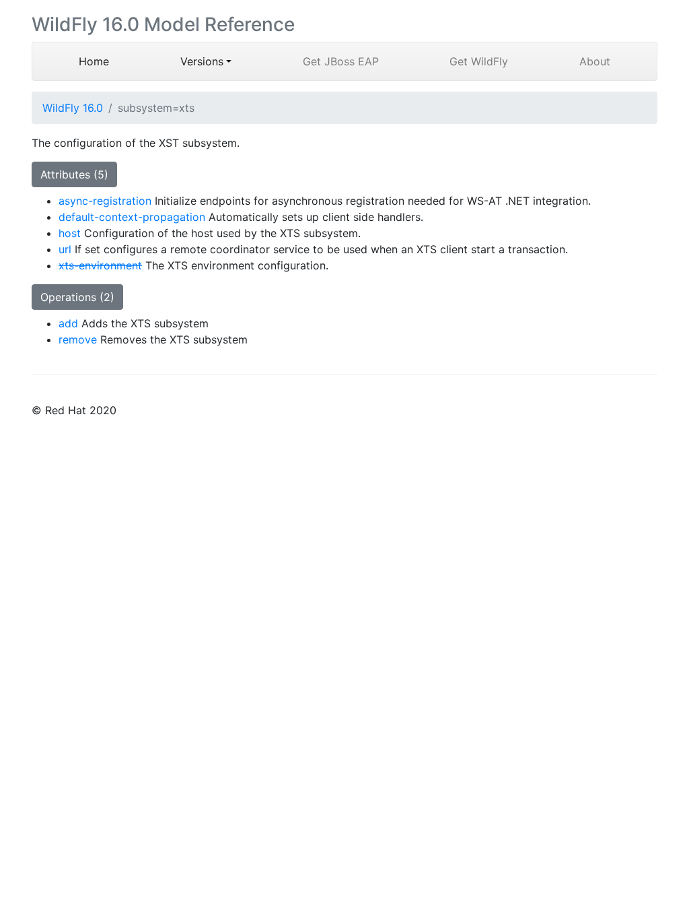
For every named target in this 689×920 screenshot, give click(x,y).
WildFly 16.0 (72, 107)
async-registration (105, 200)
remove (78, 339)
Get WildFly (478, 61)
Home (112, 61)
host (70, 233)
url (65, 249)
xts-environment (100, 265)
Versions (201, 61)
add (68, 323)
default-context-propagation (132, 217)
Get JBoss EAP (341, 61)
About (594, 61)
